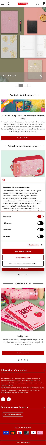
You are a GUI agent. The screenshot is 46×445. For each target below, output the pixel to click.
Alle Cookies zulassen (23, 251)
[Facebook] (3, 399)
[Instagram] (9, 399)
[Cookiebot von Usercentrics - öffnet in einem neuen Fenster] (34, 179)
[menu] (2, 3)
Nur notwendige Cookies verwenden (23, 264)
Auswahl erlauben (23, 257)
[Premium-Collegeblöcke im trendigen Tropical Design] (23, 106)
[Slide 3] (25, 85)
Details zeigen (34, 245)
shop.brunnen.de (26, 428)
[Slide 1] (17, 85)
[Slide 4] (29, 85)
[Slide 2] (21, 85)
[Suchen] (8, 3)
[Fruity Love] (23, 309)
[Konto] (37, 4)
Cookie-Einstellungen (23, 443)
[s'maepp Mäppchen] (23, 172)
